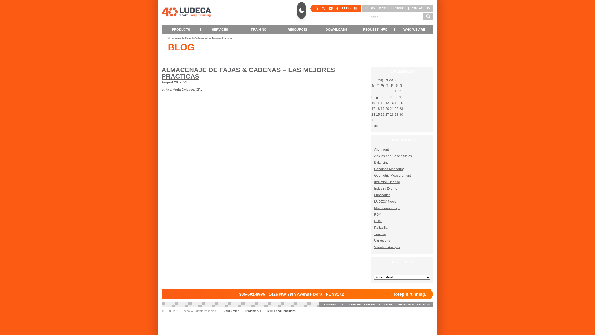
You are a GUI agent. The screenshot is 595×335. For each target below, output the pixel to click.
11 (378, 103)
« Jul (374, 126)
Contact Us (420, 8)
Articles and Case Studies (393, 156)
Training (380, 234)
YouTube (354, 304)
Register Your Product (385, 8)
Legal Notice (231, 311)
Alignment (381, 149)
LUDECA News (385, 201)
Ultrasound (382, 240)
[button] (302, 10)
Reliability (381, 227)
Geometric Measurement (392, 175)
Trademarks (253, 311)
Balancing (381, 162)
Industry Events (385, 188)
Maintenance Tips (387, 208)
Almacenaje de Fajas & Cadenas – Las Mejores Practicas (248, 73)
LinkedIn (330, 304)
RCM (378, 221)
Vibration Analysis (387, 247)
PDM (377, 214)
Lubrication (382, 195)
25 (378, 114)
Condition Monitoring (389, 169)
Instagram (406, 304)
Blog (389, 304)
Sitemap (424, 304)
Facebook (373, 304)
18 (378, 109)
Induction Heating (387, 182)
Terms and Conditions (281, 311)
